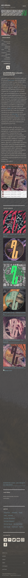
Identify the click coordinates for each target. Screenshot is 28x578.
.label (3, 562)
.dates (3, 559)
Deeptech (14, 512)
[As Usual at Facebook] (5, 544)
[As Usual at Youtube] (18, 540)
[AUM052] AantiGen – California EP (12, 261)
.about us (4, 553)
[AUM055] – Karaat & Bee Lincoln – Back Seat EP (14, 235)
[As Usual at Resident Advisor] (9, 540)
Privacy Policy (5, 575)
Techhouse (15, 527)
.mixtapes (4, 566)
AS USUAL (5, 5)
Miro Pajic (14, 114)
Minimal (10, 515)
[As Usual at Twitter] (14, 540)
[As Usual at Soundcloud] (5, 540)
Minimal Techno (18, 524)
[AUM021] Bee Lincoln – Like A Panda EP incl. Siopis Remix (14, 483)
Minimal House (8, 524)
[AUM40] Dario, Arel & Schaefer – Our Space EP (13, 341)
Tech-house (7, 527)
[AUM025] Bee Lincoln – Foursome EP (13, 367)
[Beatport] (8, 67)
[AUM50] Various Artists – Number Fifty (13, 287)
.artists (4, 556)
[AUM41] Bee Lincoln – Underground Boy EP (14, 313)
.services (4, 569)
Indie (5, 515)
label (17, 116)
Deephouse (7, 512)
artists (9, 108)
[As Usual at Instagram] (22, 540)
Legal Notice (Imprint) (15, 575)
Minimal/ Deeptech (9, 521)
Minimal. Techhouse (9, 518)
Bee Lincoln (11, 80)
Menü (24, 6)
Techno (21, 527)
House (20, 512)
